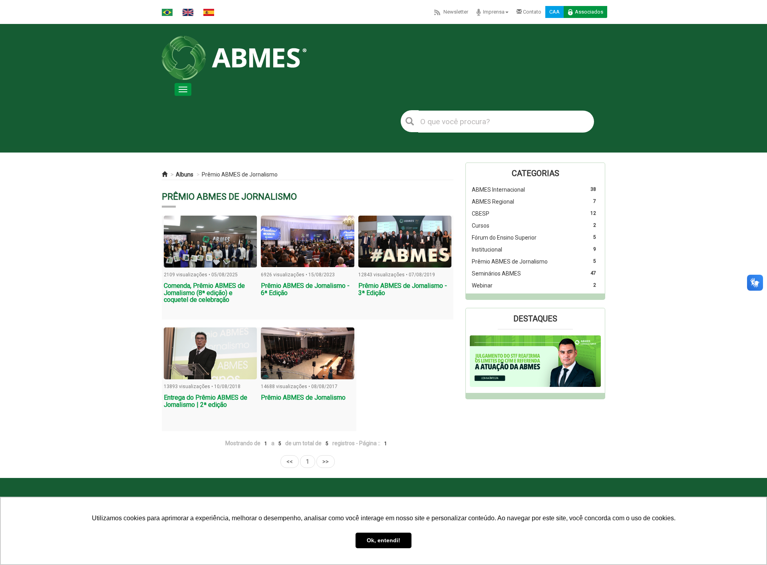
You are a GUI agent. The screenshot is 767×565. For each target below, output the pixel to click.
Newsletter (455, 12)
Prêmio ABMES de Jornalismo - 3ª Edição (402, 289)
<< (289, 461)
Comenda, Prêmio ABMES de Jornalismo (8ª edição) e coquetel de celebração (204, 292)
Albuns (184, 174)
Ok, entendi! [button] (383, 540)
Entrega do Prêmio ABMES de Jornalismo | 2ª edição (205, 401)
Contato (531, 12)
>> (325, 461)
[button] (479, 361)
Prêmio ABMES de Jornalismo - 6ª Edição (305, 289)
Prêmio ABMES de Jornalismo (240, 174)
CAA (554, 12)
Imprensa (494, 12)
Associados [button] (589, 12)
